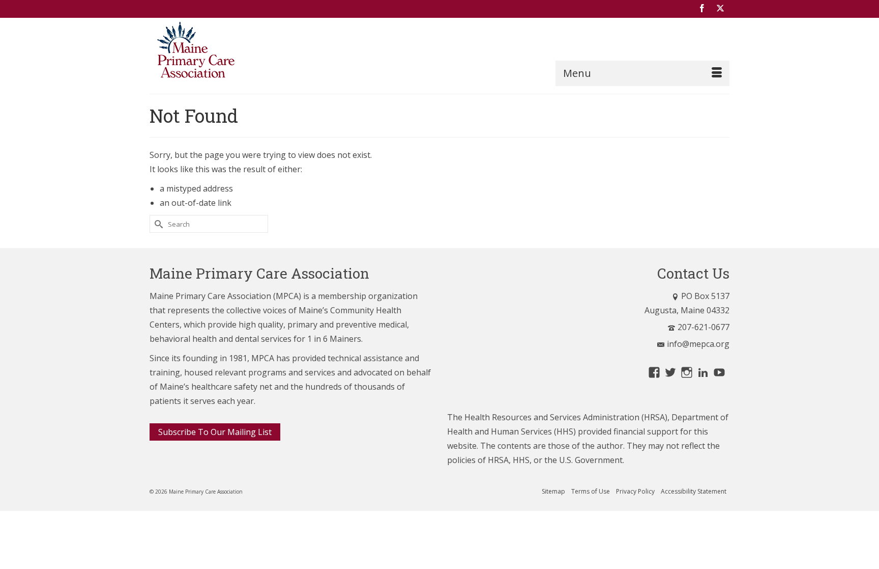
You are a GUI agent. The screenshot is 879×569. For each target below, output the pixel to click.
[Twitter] (720, 8)
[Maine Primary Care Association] (241, 52)
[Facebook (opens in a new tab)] (702, 8)
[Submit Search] (157, 224)
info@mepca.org (698, 343)
